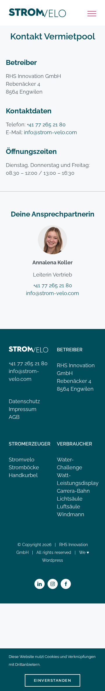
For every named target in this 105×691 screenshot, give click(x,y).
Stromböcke (24, 467)
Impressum (22, 409)
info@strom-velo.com (50, 132)
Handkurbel (23, 475)
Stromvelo (21, 460)
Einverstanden (52, 680)
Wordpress (52, 560)
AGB (14, 417)
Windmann (70, 514)
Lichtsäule (70, 499)
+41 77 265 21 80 (46, 124)
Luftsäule (68, 506)
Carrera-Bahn (73, 491)
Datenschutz (24, 401)
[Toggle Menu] (92, 13)
